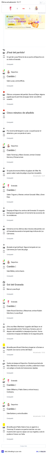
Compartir (10, 64)
